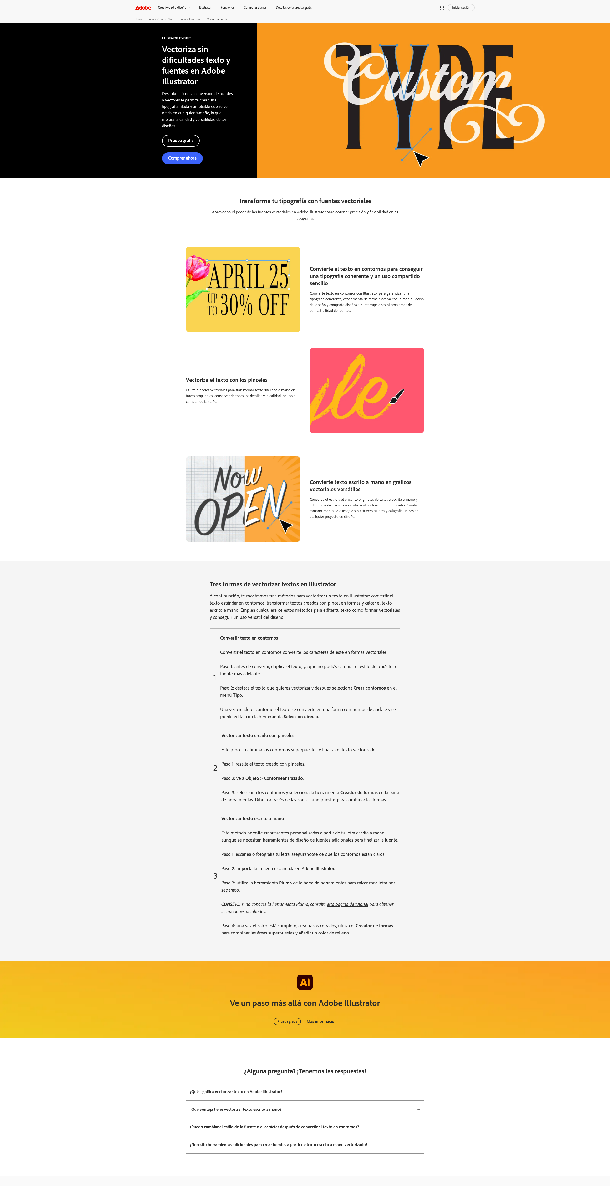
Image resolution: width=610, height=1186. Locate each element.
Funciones (227, 7)
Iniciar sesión (461, 7)
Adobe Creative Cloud (161, 19)
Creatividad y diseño (172, 7)
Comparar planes (255, 7)
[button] (442, 7)
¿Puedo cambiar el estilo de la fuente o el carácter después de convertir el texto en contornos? (274, 1127)
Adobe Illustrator (191, 19)
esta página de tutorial (347, 904)
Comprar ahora (182, 158)
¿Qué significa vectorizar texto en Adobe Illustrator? (236, 1091)
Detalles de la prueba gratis (294, 7)
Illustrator (205, 7)
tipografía (304, 218)
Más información (322, 1021)
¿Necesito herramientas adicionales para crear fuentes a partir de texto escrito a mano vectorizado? (278, 1144)
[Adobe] (143, 7)
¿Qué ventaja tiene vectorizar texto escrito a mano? (235, 1109)
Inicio (139, 19)
